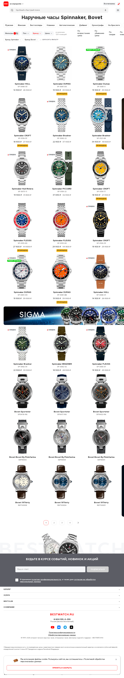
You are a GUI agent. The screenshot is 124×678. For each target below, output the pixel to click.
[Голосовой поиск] (105, 10)
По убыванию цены (99, 33)
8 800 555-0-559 (62, 619)
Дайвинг (83, 25)
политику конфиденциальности (46, 580)
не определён (15, 4)
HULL (22, 85)
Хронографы (98, 25)
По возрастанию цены (84, 33)
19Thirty (22, 504)
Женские (22, 25)
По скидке (112, 33)
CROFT (22, 137)
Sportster (22, 413)
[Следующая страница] (78, 522)
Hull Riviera (22, 190)
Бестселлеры (36, 25)
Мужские (9, 25)
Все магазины (109, 4)
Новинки (51, 25)
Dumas (101, 85)
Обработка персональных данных (62, 635)
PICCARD (61, 190)
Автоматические (67, 25)
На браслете (114, 25)
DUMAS (62, 85)
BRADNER (62, 365)
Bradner (62, 137)
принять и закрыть (62, 668)
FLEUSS (22, 242)
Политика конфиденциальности (62, 632)
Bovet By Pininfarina (22, 458)
